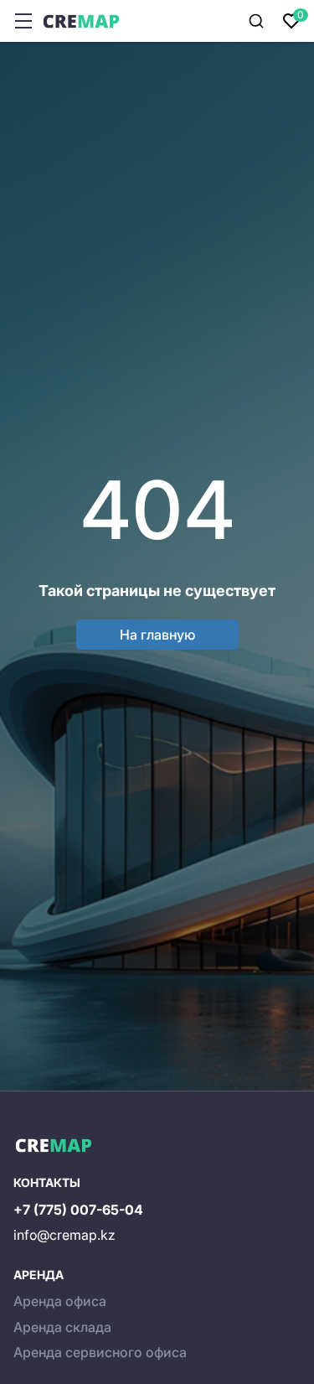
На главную (157, 634)
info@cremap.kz (64, 1234)
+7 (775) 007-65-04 (78, 1209)
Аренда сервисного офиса (100, 1352)
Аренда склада (62, 1327)
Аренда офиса (59, 1301)
